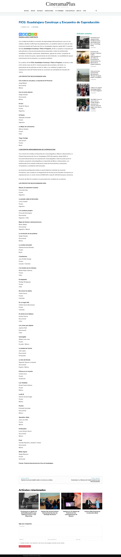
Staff (84, 10)
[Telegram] (26, 34)
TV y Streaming (59, 10)
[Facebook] (20, 34)
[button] (96, 11)
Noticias (26, 10)
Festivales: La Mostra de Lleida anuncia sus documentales (85, 481)
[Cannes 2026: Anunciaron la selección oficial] (92, 501)
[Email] (29, 34)
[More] (35, 34)
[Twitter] (23, 34)
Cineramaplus (93, 47)
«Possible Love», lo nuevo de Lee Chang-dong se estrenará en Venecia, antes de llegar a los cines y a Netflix (96, 104)
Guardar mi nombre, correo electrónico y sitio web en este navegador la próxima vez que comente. (42, 543)
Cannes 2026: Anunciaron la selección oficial (92, 512)
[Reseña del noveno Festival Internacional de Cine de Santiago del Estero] (50, 501)
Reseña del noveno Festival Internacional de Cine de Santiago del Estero (49, 513)
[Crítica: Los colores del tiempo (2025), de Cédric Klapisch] (83, 90)
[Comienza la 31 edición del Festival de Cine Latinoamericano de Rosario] (71, 501)
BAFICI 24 (79, 10)
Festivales (40, 10)
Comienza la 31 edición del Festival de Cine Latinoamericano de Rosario (71, 514)
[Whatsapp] (32, 34)
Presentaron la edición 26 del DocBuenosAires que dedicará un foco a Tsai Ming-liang (96, 41)
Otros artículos (70, 10)
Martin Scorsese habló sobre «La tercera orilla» (37, 480)
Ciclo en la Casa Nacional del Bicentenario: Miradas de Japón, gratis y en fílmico (96, 74)
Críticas (33, 10)
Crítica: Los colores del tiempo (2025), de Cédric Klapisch (96, 89)
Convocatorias (49, 10)
